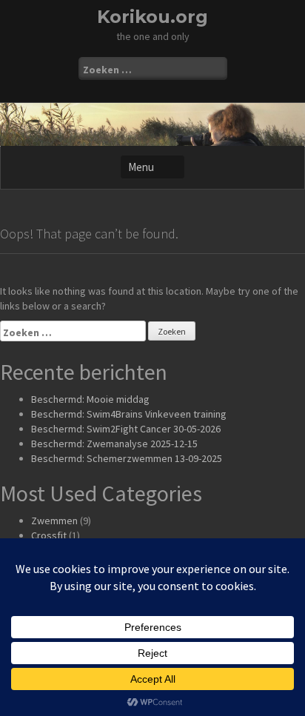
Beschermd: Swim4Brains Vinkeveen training (129, 414)
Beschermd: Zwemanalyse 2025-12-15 (114, 443)
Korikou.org (152, 16)
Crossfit (49, 535)
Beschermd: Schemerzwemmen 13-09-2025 (126, 458)
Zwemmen (54, 520)
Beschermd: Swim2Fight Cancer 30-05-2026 (126, 428)
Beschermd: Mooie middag (90, 399)
